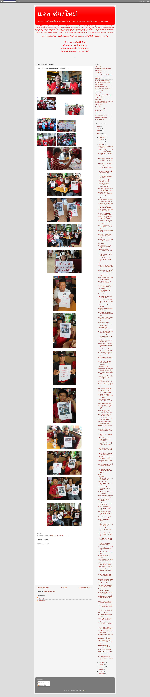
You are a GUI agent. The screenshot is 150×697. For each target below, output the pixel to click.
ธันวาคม (101, 135)
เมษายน (101, 669)
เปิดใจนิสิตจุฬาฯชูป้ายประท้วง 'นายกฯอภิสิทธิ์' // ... (105, 623)
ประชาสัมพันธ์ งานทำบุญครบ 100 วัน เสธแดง (104, 619)
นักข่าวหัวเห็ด (99, 97)
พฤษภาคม (101, 667)
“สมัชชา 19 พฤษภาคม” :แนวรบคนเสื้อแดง (104, 544)
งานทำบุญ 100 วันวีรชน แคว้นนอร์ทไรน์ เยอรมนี (105, 400)
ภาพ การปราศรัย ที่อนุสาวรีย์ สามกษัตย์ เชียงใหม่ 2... (105, 285)
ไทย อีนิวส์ (98, 66)
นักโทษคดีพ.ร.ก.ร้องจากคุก (105, 163)
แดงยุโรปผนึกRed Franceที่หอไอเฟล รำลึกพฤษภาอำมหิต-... (105, 466)
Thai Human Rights (100, 109)
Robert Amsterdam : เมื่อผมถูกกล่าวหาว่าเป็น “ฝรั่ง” (105, 580)
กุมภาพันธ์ (101, 673)
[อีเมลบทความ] (67, 535)
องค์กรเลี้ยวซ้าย (99, 84)
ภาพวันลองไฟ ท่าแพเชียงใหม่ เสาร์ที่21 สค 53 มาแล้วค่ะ (105, 396)
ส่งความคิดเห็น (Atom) (50, 591)
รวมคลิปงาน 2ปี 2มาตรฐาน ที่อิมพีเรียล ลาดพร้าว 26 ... (105, 160)
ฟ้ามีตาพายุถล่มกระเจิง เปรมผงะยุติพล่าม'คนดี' (105, 210)
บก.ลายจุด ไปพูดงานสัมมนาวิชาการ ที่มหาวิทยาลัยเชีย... (105, 534)
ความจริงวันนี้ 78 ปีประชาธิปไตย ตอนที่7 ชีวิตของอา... (104, 290)
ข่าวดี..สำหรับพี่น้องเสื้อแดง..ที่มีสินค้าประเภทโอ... (104, 259)
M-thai (97, 113)
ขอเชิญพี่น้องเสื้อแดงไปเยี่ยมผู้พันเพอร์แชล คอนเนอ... (105, 560)
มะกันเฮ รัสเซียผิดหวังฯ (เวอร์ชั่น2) (104, 500)
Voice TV (97, 107)
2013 (98, 128)
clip (99, 263)
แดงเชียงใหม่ (57, 14)
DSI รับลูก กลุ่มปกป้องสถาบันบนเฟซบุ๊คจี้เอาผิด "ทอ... (105, 189)
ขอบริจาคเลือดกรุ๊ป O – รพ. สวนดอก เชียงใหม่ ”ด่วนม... (105, 251)
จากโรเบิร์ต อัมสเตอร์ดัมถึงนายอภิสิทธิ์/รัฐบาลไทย (105, 586)
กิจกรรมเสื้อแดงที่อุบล (103, 294)
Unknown (41, 598)
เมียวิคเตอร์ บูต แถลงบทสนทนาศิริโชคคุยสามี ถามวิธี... (105, 314)
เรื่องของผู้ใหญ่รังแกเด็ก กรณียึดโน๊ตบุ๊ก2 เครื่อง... (105, 411)
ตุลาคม (101, 139)
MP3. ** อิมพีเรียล (102, 612)
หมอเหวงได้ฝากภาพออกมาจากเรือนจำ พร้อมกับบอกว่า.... (105, 167)
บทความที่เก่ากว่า (85, 588)
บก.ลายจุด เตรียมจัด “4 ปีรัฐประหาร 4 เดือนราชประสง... (105, 570)
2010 (98, 133)
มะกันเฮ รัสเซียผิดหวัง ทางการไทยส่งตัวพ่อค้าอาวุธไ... (105, 508)
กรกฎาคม (101, 662)
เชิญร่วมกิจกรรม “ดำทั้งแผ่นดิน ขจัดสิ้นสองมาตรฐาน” (105, 496)
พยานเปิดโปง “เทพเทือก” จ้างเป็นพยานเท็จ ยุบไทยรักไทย (104, 363)
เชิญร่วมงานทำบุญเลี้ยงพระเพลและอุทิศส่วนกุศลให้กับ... (105, 430)
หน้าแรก (64, 588)
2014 (98, 126)
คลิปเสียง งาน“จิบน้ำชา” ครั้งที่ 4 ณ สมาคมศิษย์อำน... (105, 271)
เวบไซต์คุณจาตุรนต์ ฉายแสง (102, 82)
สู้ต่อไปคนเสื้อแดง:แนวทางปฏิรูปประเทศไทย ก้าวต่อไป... (105, 407)
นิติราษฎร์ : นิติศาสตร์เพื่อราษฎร (103, 95)
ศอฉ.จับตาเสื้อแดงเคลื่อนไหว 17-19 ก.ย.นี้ (105, 193)
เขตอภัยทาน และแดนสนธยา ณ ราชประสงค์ (105, 631)
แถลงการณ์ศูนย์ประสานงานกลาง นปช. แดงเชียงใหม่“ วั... (105, 385)
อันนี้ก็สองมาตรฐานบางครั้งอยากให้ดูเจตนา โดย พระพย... (105, 598)
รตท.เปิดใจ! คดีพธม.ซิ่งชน (105, 610)
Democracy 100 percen (101, 117)
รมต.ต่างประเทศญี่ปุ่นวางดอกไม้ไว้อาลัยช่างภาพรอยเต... (105, 471)
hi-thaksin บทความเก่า (101, 115)
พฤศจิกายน (102, 137)
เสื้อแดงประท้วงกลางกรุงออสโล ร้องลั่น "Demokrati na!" (105, 658)
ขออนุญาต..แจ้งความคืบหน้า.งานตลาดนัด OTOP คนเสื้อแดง (105, 176)
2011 (98, 130)
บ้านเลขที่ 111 (99, 91)
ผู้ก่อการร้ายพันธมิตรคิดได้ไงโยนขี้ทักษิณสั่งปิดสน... (105, 332)
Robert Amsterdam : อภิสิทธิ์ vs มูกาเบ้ (103, 589)
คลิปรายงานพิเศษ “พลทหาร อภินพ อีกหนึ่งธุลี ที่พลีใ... (105, 369)
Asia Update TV (99, 119)
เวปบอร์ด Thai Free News (102, 80)
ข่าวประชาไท (98, 104)
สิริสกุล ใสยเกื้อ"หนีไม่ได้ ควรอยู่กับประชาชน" (105, 461)
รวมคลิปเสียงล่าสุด (103, 366)
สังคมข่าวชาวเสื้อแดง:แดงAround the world (104, 488)
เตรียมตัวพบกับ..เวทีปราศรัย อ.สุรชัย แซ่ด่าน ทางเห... (105, 240)
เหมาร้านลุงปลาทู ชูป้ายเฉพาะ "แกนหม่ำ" (104, 282)
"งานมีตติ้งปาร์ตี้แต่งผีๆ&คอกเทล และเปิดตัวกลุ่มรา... (105, 200)
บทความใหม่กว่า (43, 588)
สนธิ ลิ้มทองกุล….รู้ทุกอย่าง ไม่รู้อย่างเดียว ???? (105, 246)
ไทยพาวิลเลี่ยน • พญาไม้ (104, 517)
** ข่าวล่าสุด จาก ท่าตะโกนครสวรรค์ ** (105, 255)
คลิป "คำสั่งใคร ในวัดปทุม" (105, 566)
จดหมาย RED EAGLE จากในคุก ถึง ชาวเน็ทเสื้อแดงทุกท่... (105, 267)
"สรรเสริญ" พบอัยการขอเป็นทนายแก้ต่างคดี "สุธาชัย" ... (105, 606)
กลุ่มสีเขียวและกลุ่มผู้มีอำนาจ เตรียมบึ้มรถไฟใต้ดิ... (105, 180)
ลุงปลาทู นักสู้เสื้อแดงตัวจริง (105, 403)
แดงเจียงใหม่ (98, 72)
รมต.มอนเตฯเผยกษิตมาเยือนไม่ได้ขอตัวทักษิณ (105, 171)
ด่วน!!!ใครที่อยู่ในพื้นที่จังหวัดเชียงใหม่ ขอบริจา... (105, 231)
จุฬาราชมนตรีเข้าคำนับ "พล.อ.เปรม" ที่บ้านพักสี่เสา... (105, 642)
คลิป (99, 474)
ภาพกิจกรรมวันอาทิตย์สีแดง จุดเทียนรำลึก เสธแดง (105, 204)
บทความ (41, 682)
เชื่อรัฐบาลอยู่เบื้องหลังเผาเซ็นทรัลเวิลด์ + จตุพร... (105, 563)
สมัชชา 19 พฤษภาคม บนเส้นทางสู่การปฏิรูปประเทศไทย (104, 439)
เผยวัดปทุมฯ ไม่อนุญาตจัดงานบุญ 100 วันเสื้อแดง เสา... (105, 354)
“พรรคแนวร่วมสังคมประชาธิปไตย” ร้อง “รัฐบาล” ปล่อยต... (103, 185)
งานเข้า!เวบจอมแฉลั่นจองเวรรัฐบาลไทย (105, 503)
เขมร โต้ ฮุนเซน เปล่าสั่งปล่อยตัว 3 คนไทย (104, 415)
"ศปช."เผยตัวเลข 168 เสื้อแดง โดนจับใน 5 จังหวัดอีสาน (105, 540)
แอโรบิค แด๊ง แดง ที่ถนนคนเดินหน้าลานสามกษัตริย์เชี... (105, 319)
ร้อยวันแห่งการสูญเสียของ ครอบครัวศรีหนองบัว (105, 217)
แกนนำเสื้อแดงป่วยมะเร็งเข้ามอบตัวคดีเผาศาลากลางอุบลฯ (105, 345)
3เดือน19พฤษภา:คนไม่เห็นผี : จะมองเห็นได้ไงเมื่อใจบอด (105, 548)
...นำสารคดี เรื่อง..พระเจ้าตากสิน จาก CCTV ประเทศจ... (105, 478)
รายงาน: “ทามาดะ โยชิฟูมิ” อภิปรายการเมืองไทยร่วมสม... (105, 301)
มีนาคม (101, 671)
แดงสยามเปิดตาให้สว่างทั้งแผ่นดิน (104, 75)
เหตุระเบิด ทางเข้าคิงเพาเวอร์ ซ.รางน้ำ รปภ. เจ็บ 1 (105, 349)
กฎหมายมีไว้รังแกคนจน (104, 649)
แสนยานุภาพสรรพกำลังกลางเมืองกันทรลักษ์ (105, 309)
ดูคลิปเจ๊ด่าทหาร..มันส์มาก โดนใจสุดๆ (105, 426)
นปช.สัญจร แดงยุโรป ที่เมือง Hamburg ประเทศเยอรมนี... (105, 377)
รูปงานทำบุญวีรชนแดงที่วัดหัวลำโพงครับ (105, 297)
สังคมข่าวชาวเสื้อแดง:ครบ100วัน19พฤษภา (105, 328)
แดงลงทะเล (101, 243)
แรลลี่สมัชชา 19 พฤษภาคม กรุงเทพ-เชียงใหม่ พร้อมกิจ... (105, 236)
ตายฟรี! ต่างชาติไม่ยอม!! (104, 583)
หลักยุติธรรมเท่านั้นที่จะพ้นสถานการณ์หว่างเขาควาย (105, 358)
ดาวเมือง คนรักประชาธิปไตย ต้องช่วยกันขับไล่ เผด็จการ (104, 102)
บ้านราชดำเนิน (99, 93)
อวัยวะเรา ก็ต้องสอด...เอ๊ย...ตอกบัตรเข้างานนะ (105, 483)
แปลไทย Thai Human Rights (103, 68)
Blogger (84, 690)
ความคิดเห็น (42, 685)
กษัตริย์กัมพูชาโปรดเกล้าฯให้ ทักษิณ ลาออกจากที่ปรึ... (105, 457)
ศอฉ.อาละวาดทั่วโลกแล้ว (104, 638)
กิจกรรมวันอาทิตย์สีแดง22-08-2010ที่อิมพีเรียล (105, 422)
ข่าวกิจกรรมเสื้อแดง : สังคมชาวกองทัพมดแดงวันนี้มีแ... (105, 529)
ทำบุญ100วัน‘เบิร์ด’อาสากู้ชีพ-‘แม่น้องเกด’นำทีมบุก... (105, 444)
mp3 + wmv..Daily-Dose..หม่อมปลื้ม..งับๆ (104, 646)
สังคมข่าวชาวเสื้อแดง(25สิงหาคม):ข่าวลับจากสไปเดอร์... (105, 336)
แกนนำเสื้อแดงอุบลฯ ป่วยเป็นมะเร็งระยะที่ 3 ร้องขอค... (104, 576)
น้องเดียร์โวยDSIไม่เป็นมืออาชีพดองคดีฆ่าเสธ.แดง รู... (105, 155)
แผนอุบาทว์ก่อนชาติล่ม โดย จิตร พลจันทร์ (105, 635)
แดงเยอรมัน (98, 70)
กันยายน (101, 142)
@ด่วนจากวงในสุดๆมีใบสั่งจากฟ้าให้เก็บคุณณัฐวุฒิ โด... (105, 227)
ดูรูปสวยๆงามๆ (99, 99)
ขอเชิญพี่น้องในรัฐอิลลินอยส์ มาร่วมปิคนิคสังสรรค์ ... (105, 453)
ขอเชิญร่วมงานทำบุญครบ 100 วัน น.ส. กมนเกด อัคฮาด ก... (105, 449)
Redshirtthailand (99, 111)
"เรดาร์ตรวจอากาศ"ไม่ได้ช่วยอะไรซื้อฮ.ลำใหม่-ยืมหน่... (105, 513)
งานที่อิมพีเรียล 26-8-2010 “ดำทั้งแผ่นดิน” (105, 340)
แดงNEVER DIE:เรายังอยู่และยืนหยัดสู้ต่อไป (105, 418)
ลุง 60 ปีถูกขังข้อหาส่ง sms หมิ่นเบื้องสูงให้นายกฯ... (105, 602)
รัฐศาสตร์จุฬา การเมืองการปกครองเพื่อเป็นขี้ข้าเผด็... (105, 628)
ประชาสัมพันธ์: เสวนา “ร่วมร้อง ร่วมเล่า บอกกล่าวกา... (105, 653)
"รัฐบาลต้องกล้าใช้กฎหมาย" (105, 207)
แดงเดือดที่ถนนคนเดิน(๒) (104, 388)
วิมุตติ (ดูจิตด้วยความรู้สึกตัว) (103, 88)
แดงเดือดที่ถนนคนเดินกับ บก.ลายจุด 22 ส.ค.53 (104, 391)
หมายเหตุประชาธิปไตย (101, 86)
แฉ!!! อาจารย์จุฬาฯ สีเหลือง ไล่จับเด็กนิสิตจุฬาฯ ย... (105, 593)
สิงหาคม (101, 144)
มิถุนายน (101, 664)
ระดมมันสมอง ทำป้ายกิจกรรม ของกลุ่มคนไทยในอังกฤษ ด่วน (105, 324)
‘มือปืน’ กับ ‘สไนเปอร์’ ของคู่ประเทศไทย (105, 492)
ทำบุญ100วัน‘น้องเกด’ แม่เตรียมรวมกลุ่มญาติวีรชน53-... (105, 222)
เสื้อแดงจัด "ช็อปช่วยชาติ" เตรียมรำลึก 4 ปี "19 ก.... (105, 213)
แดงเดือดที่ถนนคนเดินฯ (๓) (105, 381)
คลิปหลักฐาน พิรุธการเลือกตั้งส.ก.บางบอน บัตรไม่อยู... (105, 150)
